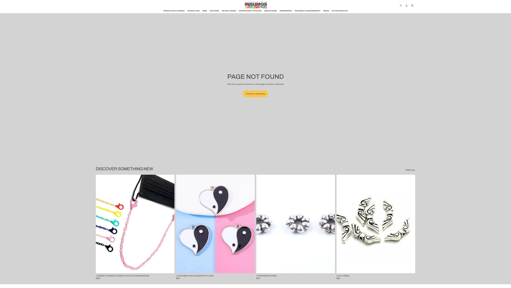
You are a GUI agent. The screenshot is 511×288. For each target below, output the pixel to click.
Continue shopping (255, 94)
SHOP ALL (410, 170)
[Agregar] (170, 269)
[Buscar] (401, 5)
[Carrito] (412, 5)
